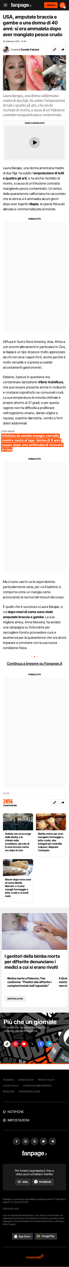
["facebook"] (41, 1044)
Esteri (6, 793)
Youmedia (8, 1079)
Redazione (9, 1091)
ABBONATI (51, 5)
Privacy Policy (46, 1079)
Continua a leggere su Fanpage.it (34, 663)
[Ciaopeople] (34, 1257)
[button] (62, 49)
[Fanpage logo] (21, 5)
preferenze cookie (29, 1091)
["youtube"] (24, 1044)
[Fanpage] (34, 1153)
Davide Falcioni (30, 49)
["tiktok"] (7, 1044)
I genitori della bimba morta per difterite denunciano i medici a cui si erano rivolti (32, 962)
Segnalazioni (25, 1079)
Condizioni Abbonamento (37, 1085)
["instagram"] (15, 1044)
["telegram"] (49, 1044)
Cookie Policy (11, 1085)
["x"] (32, 1044)
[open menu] (4, 5)
